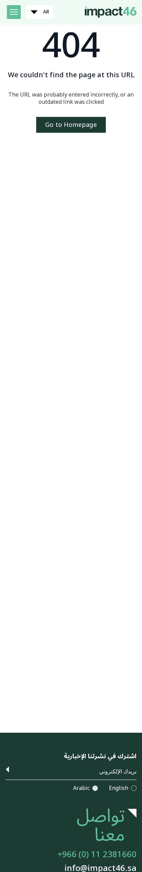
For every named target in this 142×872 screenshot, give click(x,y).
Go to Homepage (71, 124)
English (118, 788)
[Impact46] (110, 12)
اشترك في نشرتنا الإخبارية (100, 756)
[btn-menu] (14, 12)
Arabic (81, 788)
